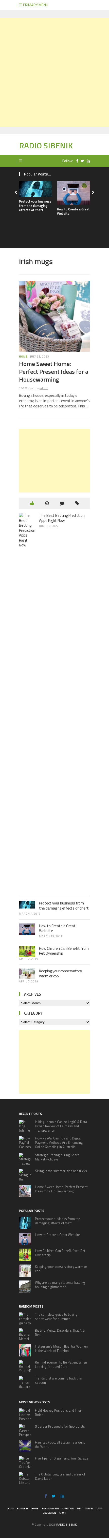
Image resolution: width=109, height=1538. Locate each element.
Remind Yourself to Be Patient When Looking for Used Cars (61, 1364)
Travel (89, 1508)
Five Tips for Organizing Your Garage (61, 1458)
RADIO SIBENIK (46, 145)
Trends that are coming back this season (58, 1380)
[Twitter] (81, 161)
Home (23, 356)
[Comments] (62, 503)
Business (22, 1508)
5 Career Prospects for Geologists (60, 1426)
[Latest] (47, 503)
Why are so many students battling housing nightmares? (60, 1284)
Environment (50, 1508)
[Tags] (77, 503)
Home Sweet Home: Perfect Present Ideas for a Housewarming (53, 371)
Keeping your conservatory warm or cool (60, 973)
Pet (79, 1508)
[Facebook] (76, 161)
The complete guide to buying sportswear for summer (56, 1316)
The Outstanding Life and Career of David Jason (60, 1476)
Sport (62, 1513)
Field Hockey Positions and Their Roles (58, 1412)
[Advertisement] (54, 72)
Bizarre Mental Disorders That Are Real (60, 1332)
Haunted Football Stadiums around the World (60, 1444)
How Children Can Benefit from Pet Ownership (64, 950)
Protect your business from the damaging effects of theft (35, 205)
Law (99, 1508)
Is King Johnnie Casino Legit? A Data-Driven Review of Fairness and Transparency (61, 1126)
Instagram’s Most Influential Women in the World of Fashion (61, 1348)
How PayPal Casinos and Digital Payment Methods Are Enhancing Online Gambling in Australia (59, 1142)
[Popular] (32, 503)
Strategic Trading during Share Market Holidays (57, 1157)
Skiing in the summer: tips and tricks (61, 1170)
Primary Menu (35, 5)
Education (49, 1513)
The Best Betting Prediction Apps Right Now (62, 517)
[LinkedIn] (87, 161)
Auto (10, 1508)
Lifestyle (68, 1508)
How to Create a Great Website (73, 211)
